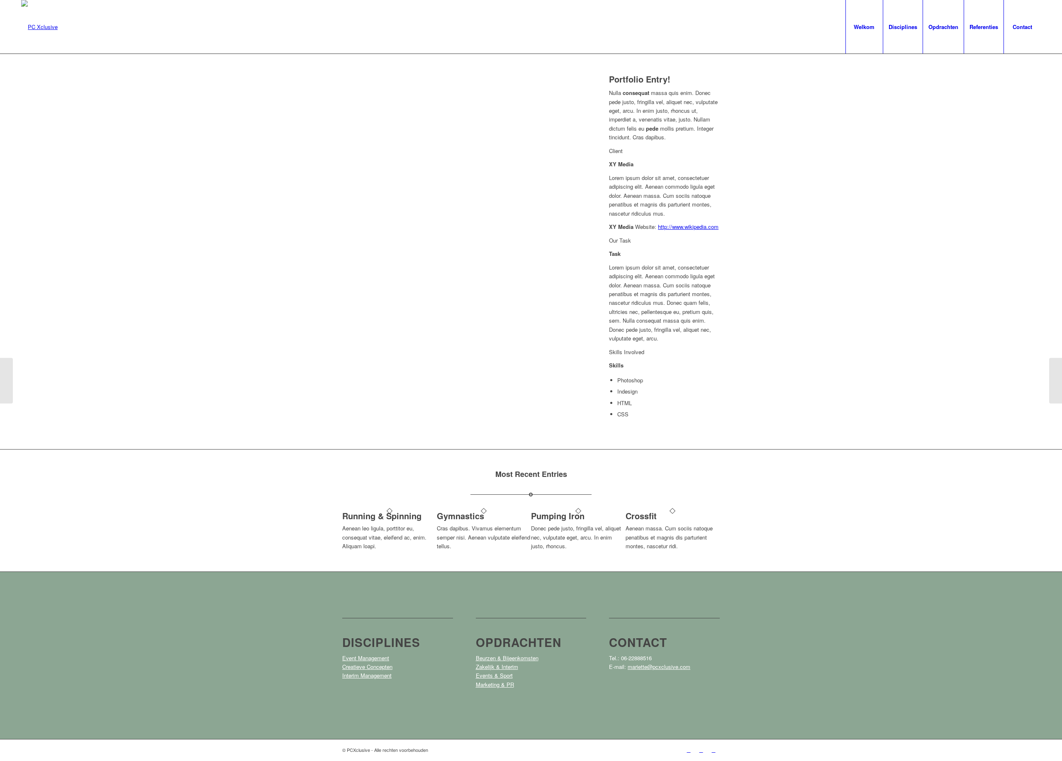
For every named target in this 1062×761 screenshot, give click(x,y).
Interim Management (367, 675)
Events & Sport (494, 675)
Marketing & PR (495, 684)
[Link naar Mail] (713, 750)
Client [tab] (616, 151)
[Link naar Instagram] (701, 750)
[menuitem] (864, 26)
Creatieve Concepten (367, 667)
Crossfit (641, 516)
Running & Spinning (381, 516)
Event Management (365, 658)
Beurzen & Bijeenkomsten (507, 658)
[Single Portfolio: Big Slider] (6, 381)
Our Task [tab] (620, 240)
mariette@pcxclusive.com (659, 667)
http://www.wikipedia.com (688, 227)
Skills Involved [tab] (626, 352)
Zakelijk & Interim (497, 667)
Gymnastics (460, 516)
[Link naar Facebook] (688, 750)
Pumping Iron (558, 516)
